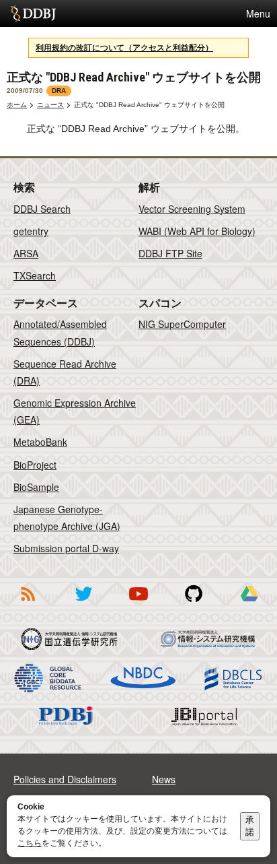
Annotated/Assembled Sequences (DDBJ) (60, 332)
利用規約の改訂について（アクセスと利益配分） (124, 48)
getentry (30, 231)
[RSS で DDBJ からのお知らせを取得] (27, 603)
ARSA (25, 253)
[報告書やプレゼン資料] (249, 603)
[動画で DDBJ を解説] (138, 603)
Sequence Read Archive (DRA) (64, 372)
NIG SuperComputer (182, 324)
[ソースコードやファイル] (193, 603)
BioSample (36, 487)
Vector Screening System (191, 208)
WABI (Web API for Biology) (196, 231)
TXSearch (34, 275)
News (163, 779)
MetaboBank (40, 441)
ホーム (17, 104)
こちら (29, 843)
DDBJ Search (42, 208)
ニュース (50, 104)
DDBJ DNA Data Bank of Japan (33, 13)
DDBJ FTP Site (170, 253)
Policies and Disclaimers (64, 779)
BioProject (34, 464)
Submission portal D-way (66, 548)
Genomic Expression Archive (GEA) (74, 411)
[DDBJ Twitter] (83, 603)
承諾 (249, 826)
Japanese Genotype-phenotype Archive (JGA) (66, 517)
